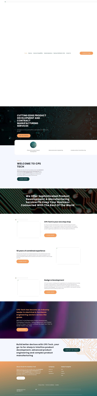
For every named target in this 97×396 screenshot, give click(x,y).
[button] (86, 53)
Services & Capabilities (38, 53)
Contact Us (68, 53)
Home (26, 53)
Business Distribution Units (59, 53)
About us (30, 53)
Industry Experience (48, 53)
